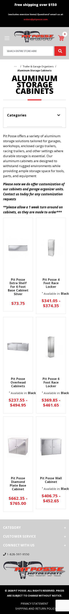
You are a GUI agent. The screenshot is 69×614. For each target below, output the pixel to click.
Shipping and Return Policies (36, 608)
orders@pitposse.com (36, 19)
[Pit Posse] (34, 36)
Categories (16, 115)
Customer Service (19, 536)
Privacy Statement (34, 603)
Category (12, 527)
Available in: (52, 293)
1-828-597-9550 (18, 554)
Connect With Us (18, 545)
